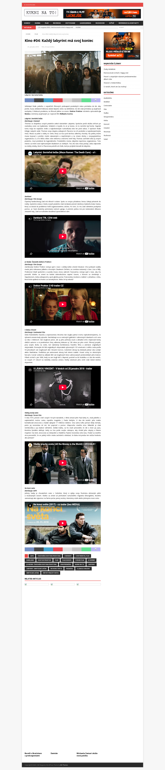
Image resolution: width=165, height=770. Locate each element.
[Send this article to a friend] (67, 100)
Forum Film (79, 560)
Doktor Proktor (44, 560)
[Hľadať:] (129, 27)
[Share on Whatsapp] (86, 100)
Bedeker (107, 102)
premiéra (69, 569)
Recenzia (57, 23)
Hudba (37, 23)
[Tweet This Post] (39, 100)
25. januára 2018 (33, 47)
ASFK (32, 556)
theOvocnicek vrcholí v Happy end (116, 73)
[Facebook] (137, 5)
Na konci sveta (56, 569)
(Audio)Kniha (85, 23)
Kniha (106, 120)
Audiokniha (108, 98)
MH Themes (64, 765)
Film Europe (66, 560)
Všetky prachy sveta (50, 573)
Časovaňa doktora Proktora (49, 556)
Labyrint (91, 564)
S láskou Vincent (83, 569)
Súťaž (111, 23)
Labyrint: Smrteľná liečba (36, 569)
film (56, 560)
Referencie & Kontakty (129, 23)
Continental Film (82, 556)
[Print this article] (76, 100)
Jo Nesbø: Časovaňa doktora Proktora (41, 564)
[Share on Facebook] (29, 100)
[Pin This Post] (58, 100)
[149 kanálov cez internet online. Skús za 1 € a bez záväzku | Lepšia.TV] (102, 17)
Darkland (30, 560)
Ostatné (107, 128)
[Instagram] (141, 5)
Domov (27, 23)
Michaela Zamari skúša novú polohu (87, 754)
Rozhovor (100, 23)
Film (46, 23)
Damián (54, 753)
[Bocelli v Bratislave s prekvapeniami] (37, 667)
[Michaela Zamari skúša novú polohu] (89, 667)
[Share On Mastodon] (95, 100)
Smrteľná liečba (32, 573)
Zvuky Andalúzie (109, 69)
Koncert (106, 124)
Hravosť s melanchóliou (112, 83)
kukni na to (79, 564)
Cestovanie (70, 23)
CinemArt (68, 556)
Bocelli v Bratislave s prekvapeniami (33, 754)
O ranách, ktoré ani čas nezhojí (115, 87)
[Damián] (63, 667)
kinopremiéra (65, 564)
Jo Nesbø (91, 560)
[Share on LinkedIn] (48, 100)
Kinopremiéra (49, 47)
